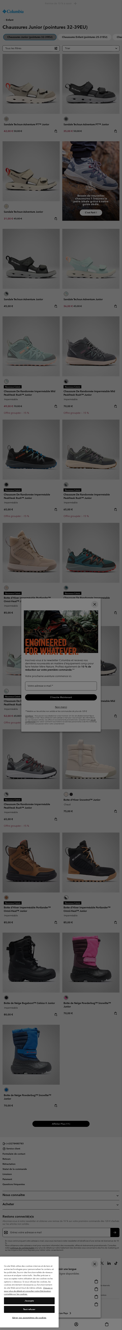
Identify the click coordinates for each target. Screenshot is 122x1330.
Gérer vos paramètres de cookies (29, 1317)
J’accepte (29, 1300)
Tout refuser (29, 1309)
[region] (29, 1292)
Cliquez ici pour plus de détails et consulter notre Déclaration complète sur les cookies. (28, 1291)
